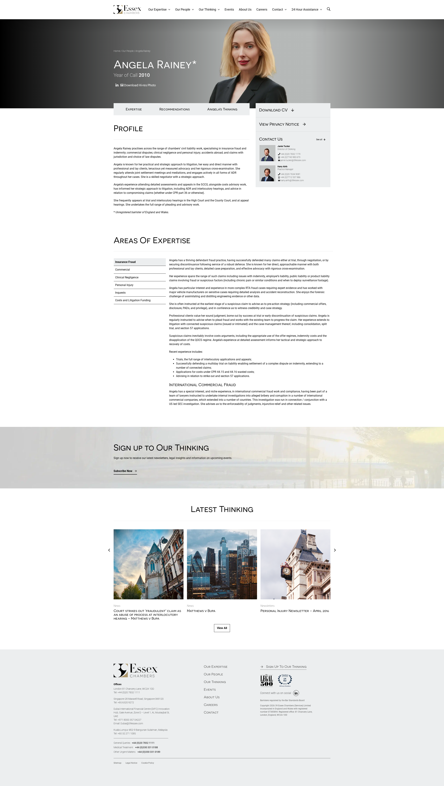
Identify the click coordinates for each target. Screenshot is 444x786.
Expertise (134, 109)
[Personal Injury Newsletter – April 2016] (295, 531)
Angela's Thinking (222, 109)
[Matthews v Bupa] (222, 531)
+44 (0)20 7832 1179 (290, 154)
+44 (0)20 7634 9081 (290, 174)
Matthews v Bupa (201, 611)
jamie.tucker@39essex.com (293, 160)
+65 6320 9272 (126, 702)
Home (117, 51)
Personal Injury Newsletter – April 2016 (295, 611)
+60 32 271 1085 (127, 733)
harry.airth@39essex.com (292, 180)
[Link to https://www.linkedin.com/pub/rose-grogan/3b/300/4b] (117, 85)
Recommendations (174, 109)
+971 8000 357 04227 (129, 719)
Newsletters (268, 605)
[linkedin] (296, 693)
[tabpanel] (249, 334)
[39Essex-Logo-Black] (136, 665)
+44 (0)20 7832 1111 (129, 692)
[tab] (140, 262)
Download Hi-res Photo (139, 85)
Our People (128, 51)
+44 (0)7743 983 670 (290, 157)
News (117, 605)
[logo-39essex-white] (127, 6)
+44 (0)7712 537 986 (290, 177)
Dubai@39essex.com (132, 723)
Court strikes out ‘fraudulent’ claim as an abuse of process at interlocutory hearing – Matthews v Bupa (147, 614)
